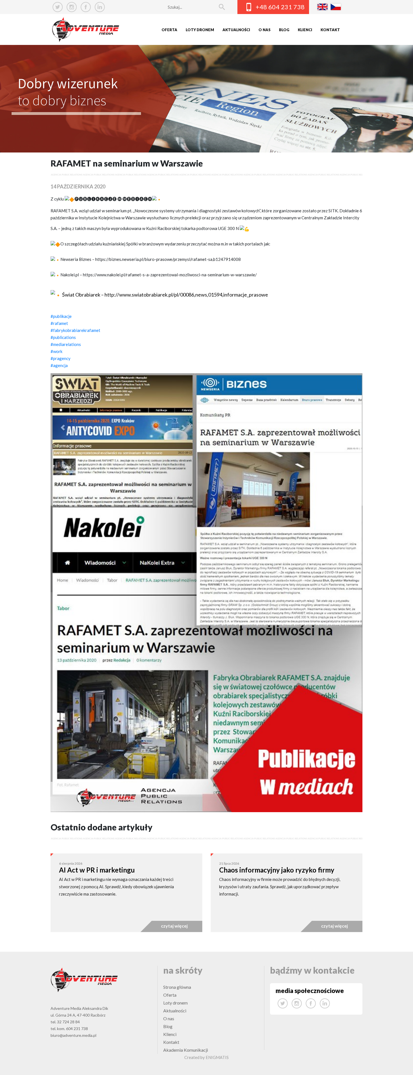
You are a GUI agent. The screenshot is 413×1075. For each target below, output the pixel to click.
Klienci (305, 30)
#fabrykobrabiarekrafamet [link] (75, 330)
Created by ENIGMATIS (206, 1057)
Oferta (169, 30)
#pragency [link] (61, 358)
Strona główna (177, 987)
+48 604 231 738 (280, 7)
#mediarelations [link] (66, 344)
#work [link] (56, 351)
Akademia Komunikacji (185, 1050)
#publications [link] (63, 337)
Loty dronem (200, 30)
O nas (264, 30)
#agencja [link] (59, 365)
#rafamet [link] (59, 323)
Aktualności (236, 30)
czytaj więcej (174, 925)
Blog (284, 30)
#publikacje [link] (61, 316)
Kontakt (330, 30)
